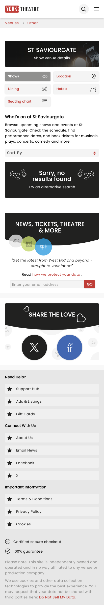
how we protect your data (56, 274)
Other (33, 22)
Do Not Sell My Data (57, 597)
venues (12, 22)
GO (90, 284)
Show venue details (52, 57)
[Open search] (84, 9)
